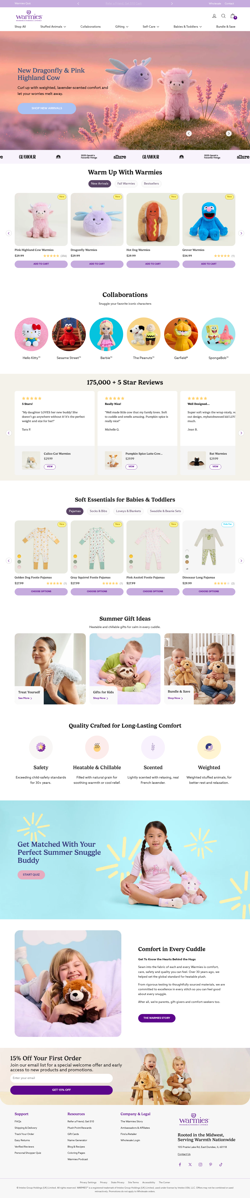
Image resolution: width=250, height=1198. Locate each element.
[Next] (229, 133)
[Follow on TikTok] (221, 1164)
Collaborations (91, 26)
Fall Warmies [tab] (126, 183)
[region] (125, 90)
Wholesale (215, 4)
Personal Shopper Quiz (28, 1153)
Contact (229, 4)
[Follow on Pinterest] (210, 1164)
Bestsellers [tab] (151, 183)
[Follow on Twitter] (190, 1164)
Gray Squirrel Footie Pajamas (91, 577)
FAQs (18, 1121)
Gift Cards (73, 1134)
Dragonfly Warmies (84, 250)
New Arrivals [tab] (99, 183)
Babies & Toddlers (186, 26)
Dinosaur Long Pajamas (198, 577)
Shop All (20, 26)
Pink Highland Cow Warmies (34, 250)
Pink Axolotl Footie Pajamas (145, 577)
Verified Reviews (24, 1147)
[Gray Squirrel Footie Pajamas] (19, 562)
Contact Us (184, 1154)
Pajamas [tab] (75, 511)
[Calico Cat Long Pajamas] (187, 551)
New (62, 198)
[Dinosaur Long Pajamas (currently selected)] (187, 556)
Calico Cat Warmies (57, 453)
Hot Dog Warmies (138, 250)
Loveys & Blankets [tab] (128, 511)
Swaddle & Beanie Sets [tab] (165, 511)
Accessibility (148, 1183)
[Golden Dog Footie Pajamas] (75, 556)
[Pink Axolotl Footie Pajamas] (19, 567)
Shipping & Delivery (26, 1128)
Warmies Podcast (78, 1159)
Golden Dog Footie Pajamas (33, 577)
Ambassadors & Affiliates (135, 1128)
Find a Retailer (129, 1134)
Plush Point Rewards (80, 1128)
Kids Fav (228, 525)
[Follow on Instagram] (200, 1164)
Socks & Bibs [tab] (98, 511)
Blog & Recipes (76, 1147)
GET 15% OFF (61, 1090)
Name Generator (77, 1140)
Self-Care (149, 26)
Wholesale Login (130, 1140)
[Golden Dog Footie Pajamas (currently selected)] (19, 556)
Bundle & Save (225, 26)
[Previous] (189, 133)
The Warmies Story (156, 1018)
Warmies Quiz (23, 3)
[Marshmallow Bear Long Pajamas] (187, 562)
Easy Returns (22, 1140)
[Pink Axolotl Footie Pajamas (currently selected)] (131, 567)
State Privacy (117, 1183)
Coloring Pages (76, 1153)
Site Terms (133, 1183)
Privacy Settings (88, 1183)
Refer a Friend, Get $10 (81, 1121)
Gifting (120, 26)
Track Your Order (24, 1134)
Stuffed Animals (51, 26)
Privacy (103, 1183)
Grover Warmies (193, 250)
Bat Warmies (218, 453)
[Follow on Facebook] (180, 1164)
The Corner (164, 1183)
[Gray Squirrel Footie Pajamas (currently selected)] (75, 562)
